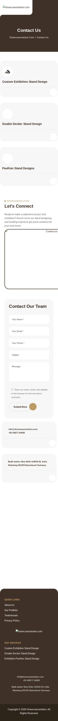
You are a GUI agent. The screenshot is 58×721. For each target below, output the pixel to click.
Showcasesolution (36, 709)
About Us (9, 605)
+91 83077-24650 (17, 433)
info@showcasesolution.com (23, 429)
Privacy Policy (11, 620)
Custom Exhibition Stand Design (21, 648)
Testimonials (11, 615)
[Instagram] (29, 697)
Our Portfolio (11, 610)
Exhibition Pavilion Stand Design (21, 658)
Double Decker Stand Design (19, 653)
